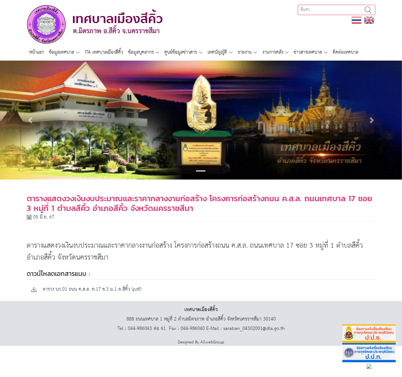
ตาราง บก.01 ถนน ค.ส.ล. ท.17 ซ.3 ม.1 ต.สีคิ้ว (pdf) (91, 289)
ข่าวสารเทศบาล (308, 52)
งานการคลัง (272, 52)
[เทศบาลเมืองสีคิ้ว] (94, 24)
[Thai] (356, 19)
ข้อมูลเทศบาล (61, 52)
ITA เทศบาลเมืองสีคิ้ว (104, 52)
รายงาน (245, 52)
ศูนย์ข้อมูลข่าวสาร (180, 52)
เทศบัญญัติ (217, 52)
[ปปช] (369, 333)
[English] (369, 19)
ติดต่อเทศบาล (345, 52)
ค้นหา (368, 10)
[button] (30, 120)
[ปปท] (369, 352)
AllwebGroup (212, 342)
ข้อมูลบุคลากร (141, 52)
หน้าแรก (36, 52)
